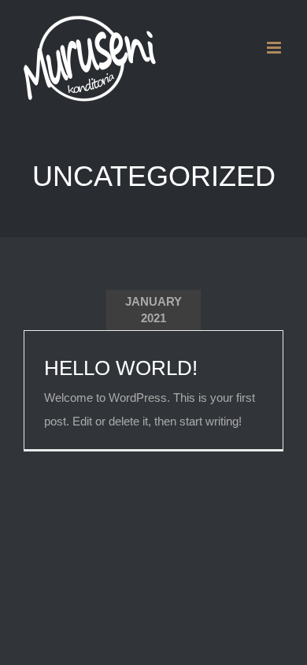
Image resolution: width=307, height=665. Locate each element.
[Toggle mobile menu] (275, 47)
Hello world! (121, 368)
